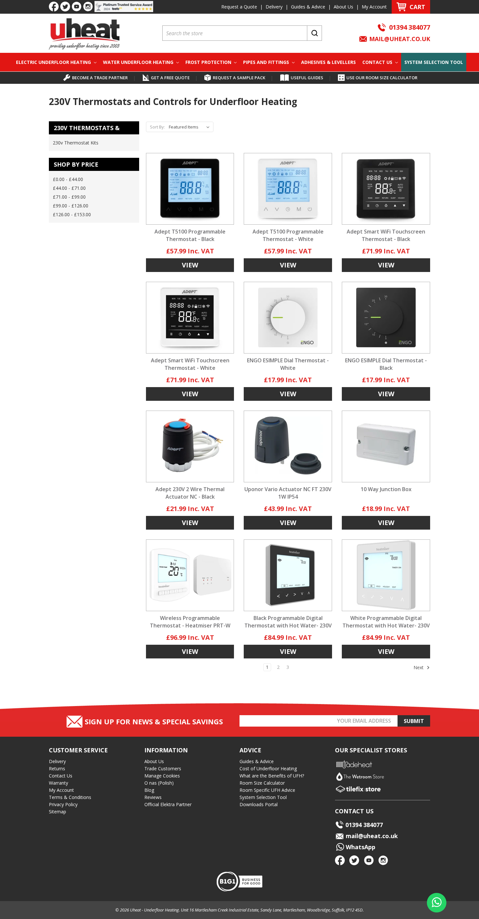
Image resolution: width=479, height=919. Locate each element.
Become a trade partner (100, 78)
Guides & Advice (308, 7)
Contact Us (378, 62)
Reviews (153, 797)
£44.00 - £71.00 (69, 188)
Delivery (274, 7)
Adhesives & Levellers (328, 62)
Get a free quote (170, 78)
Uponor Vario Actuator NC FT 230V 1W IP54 (287, 493)
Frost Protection (209, 62)
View (190, 265)
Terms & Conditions (70, 797)
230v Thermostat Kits (75, 143)
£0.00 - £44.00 (68, 179)
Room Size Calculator (262, 783)
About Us (343, 7)
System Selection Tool (433, 62)
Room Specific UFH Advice (267, 790)
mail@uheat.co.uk (399, 39)
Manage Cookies (162, 776)
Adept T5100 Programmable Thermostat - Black (189, 235)
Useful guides (307, 78)
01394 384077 (409, 27)
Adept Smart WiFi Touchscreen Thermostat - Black (386, 235)
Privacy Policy (63, 804)
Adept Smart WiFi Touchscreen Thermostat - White (190, 364)
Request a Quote (239, 7)
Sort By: (157, 127)
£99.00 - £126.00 (70, 206)
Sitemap (57, 811)
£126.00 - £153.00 (72, 214)
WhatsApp (359, 847)
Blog (149, 790)
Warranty (58, 783)
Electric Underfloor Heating (54, 62)
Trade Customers (162, 768)
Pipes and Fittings (266, 62)
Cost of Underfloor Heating (268, 768)
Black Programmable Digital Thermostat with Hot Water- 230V (288, 621)
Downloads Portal (259, 804)
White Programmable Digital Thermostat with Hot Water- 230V (386, 621)
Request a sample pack (239, 78)
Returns (57, 768)
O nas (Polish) (159, 783)
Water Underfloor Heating (139, 62)
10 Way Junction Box (386, 489)
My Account (374, 7)
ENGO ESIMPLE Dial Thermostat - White (288, 364)
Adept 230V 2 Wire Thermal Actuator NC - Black (190, 493)
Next (419, 667)
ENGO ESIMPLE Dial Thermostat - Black (386, 364)
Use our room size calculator (381, 78)
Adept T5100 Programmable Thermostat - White (288, 235)
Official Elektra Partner (168, 804)
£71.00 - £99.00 (69, 197)
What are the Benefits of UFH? (272, 776)
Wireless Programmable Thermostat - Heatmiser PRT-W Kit (190, 625)
